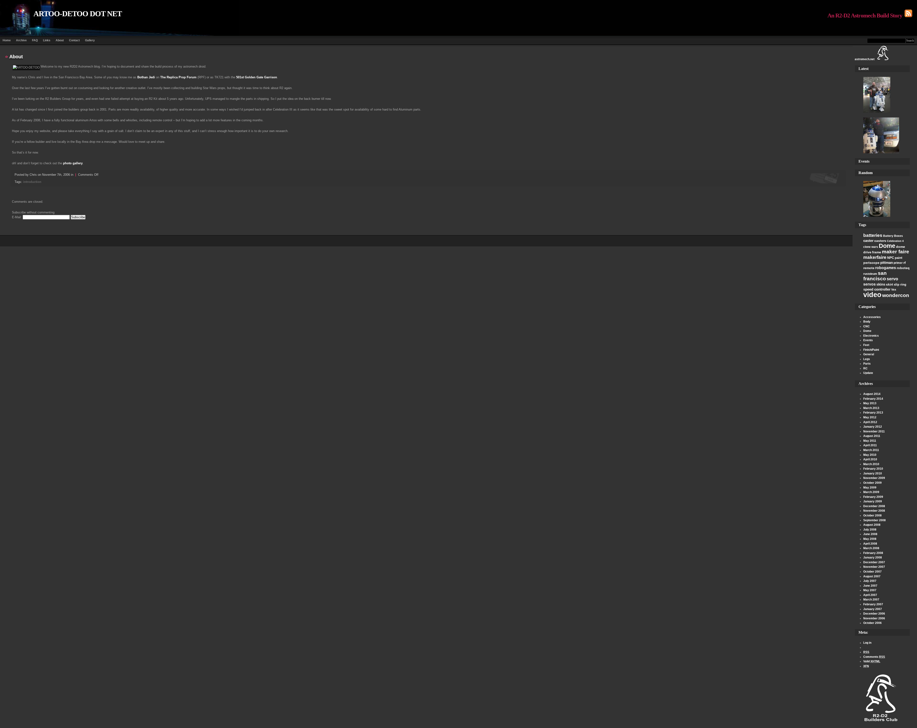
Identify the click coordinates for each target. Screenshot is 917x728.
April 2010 (870, 459)
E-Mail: (17, 217)
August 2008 (871, 524)
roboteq (903, 268)
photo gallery (73, 163)
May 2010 (869, 455)
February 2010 (873, 468)
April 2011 (870, 445)
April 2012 (870, 422)
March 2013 (871, 408)
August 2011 (871, 436)
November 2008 (874, 510)
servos (869, 284)
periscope (871, 263)
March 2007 (871, 599)
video (872, 294)
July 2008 (869, 529)
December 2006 (874, 613)
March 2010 (871, 464)
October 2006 (872, 623)
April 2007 (870, 595)
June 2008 (870, 534)
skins (880, 284)
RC (865, 368)
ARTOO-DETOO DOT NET (77, 14)
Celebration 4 (895, 240)
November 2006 (874, 618)
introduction (32, 182)
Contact (74, 40)
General (868, 354)
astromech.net (864, 59)
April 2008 (870, 543)
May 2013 (869, 403)
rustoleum (870, 274)
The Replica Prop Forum (178, 77)
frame (876, 252)
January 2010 (872, 473)
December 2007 (874, 562)
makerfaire (874, 257)
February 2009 (873, 497)
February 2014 (873, 398)
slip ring (900, 284)
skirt (889, 284)
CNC (866, 326)
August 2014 (871, 394)
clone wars (870, 247)
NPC (890, 258)
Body (866, 321)
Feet (866, 345)
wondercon (895, 295)
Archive (21, 40)
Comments (874, 657)
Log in (867, 642)
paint (898, 258)
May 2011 (869, 440)
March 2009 (871, 492)
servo (892, 278)
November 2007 (874, 567)
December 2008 (874, 506)
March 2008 (871, 548)
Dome (887, 245)
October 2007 (872, 571)
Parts (867, 363)
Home (7, 40)
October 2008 (872, 515)
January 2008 (872, 557)
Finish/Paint (871, 349)
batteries (872, 235)
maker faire (895, 251)
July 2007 (869, 581)
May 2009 (869, 487)
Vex (893, 289)
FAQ (35, 40)
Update (868, 373)
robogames (885, 268)
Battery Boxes (893, 236)
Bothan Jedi (146, 77)
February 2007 (873, 604)
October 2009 (872, 482)
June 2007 (870, 585)
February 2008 (873, 553)
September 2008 (874, 520)
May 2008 (869, 539)
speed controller (876, 289)
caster (868, 241)
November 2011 (874, 431)
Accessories (872, 317)
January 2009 (872, 501)
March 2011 (871, 450)
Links (46, 40)
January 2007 (872, 609)
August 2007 (871, 576)
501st (240, 77)
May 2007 (869, 590)
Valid (871, 661)
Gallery (90, 40)
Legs (866, 359)
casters (880, 241)
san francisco (875, 276)
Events (868, 340)
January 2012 (872, 426)
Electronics (871, 335)
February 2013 (873, 412)
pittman (886, 262)
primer (898, 263)
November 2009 (874, 478)
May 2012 (869, 417)
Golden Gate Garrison (261, 77)
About (60, 40)
